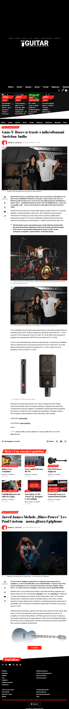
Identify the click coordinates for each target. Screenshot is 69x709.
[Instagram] (13, 664)
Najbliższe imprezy (53, 488)
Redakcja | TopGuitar (15, 142)
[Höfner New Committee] (11, 461)
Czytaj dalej (34, 648)
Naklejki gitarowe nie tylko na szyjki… (11, 495)
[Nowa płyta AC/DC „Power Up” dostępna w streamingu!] (34, 486)
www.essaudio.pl (25, 423)
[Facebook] (3, 664)
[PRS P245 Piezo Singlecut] (57, 461)
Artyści (5, 100)
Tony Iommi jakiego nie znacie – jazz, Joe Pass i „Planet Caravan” (6, 108)
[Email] (5, 211)
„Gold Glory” (54, 594)
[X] (6, 664)
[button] (59, 90)
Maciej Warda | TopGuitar (32, 501)
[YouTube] (9, 664)
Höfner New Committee (7, 470)
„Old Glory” (39, 594)
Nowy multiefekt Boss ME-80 (34, 470)
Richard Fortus (15, 434)
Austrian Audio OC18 (45, 432)
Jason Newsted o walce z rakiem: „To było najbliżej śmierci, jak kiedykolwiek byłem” (48, 109)
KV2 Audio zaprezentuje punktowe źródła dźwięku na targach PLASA (34, 108)
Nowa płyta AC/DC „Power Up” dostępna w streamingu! (34, 496)
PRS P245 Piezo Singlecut (54, 470)
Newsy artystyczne (13, 127)
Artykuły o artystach (5, 97)
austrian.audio (23, 418)
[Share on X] (5, 207)
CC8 (54, 432)
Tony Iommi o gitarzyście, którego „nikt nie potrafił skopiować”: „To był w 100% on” (21, 108)
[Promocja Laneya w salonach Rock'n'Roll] (57, 486)
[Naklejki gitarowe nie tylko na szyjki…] (11, 486)
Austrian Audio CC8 (32, 432)
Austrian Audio (20, 432)
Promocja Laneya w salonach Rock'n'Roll (57, 495)
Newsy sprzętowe (34, 100)
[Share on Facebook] (5, 203)
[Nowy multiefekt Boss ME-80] (34, 461)
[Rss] (20, 664)
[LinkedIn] (17, 664)
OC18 (58, 432)
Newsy (31, 97)
